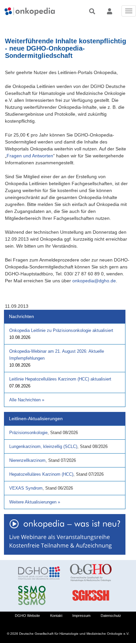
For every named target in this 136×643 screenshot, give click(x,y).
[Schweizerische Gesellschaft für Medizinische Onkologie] (39, 595)
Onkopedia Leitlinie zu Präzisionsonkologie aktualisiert (61, 330)
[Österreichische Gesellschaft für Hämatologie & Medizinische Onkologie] (91, 573)
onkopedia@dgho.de (94, 280)
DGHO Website (27, 616)
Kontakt (56, 616)
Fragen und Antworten (30, 155)
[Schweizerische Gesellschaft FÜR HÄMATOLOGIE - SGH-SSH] (91, 595)
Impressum (81, 616)
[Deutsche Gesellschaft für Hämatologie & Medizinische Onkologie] (39, 573)
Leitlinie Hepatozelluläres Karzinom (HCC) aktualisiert (60, 379)
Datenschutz (111, 616)
